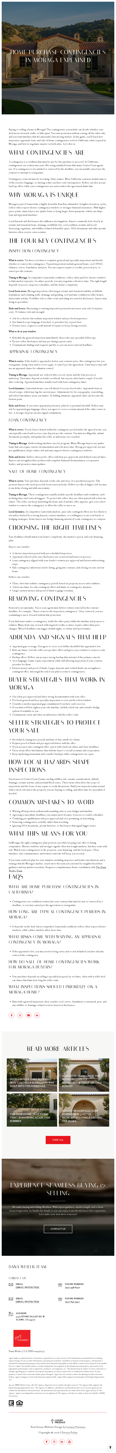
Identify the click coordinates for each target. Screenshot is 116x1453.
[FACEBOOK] (46, 1442)
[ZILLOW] (69, 1442)
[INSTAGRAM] (54, 1442)
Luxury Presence (75, 1427)
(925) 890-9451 (72, 1302)
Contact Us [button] (58, 1229)
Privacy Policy (70, 1432)
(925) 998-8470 (72, 1287)
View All (58, 1140)
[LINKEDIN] (62, 1442)
